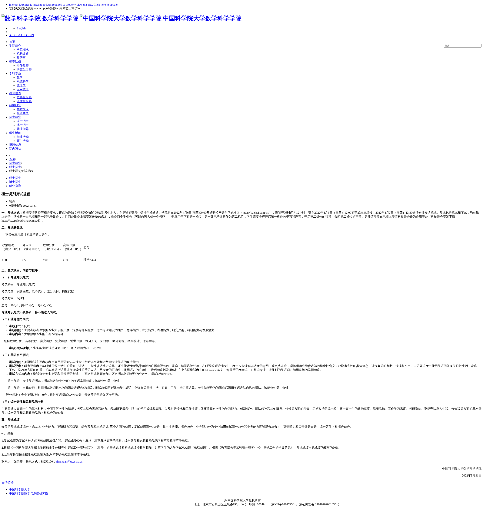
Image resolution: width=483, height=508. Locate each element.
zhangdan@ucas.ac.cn (69, 461)
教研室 (21, 57)
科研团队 (23, 113)
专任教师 (23, 65)
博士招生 (23, 125)
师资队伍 (15, 61)
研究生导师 (24, 69)
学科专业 (15, 73)
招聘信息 (15, 144)
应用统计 (23, 89)
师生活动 (15, 132)
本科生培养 (24, 97)
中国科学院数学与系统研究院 (28, 493)
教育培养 (15, 93)
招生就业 (15, 117)
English (21, 28)
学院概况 (23, 49)
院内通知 (15, 148)
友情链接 (8, 482)
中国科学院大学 (19, 489)
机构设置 (23, 53)
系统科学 (23, 81)
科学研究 (15, 105)
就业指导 (23, 128)
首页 (12, 41)
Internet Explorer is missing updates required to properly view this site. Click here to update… (65, 4)
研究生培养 (24, 101)
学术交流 (23, 109)
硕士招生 (23, 121)
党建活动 (23, 136)
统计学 (21, 85)
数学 (20, 77)
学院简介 (15, 45)
